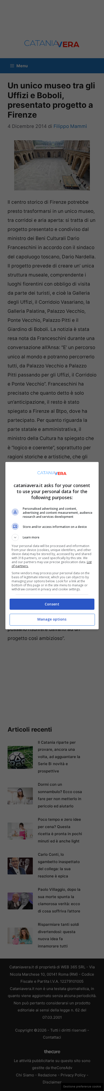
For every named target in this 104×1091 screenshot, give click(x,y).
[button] (52, 537)
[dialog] (52, 545)
